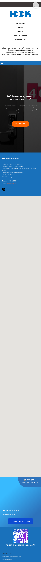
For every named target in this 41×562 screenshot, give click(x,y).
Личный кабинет (20, 36)
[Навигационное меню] (2, 4)
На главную (20, 23)
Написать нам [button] (20, 40)
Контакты (20, 31)
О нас (20, 27)
